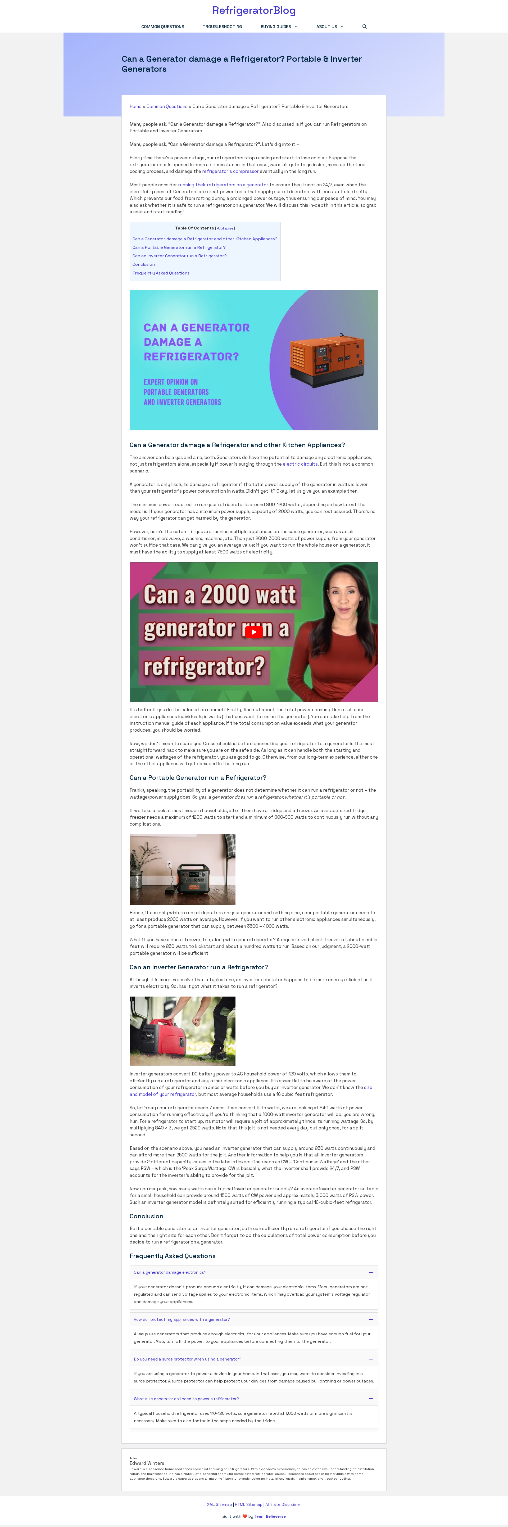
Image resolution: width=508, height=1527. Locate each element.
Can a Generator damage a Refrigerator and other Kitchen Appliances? (205, 239)
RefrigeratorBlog (254, 10)
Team (270, 1516)
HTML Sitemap (248, 1504)
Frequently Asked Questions (161, 273)
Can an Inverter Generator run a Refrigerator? (180, 256)
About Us (326, 26)
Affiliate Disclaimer (283, 1504)
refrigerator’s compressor (230, 171)
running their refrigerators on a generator (223, 185)
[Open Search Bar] (364, 27)
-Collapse (225, 228)
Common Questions (162, 26)
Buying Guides (276, 26)
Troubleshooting (222, 26)
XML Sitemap (219, 1504)
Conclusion (144, 264)
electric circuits (300, 464)
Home (136, 106)
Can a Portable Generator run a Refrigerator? (179, 247)
